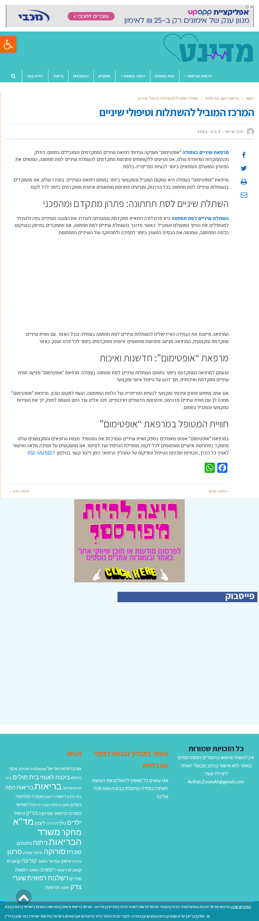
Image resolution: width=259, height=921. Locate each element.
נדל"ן (9, 916)
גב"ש (191, 916)
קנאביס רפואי (69, 869)
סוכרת (74, 852)
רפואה (34, 870)
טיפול (19, 813)
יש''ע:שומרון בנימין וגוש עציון (164, 916)
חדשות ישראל (40, 916)
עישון (66, 861)
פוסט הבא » (19, 491)
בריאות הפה (19, 787)
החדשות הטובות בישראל (42, 906)
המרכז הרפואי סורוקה (60, 813)
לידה (50, 823)
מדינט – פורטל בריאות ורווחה (83, 906)
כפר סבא (21, 916)
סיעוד (38, 852)
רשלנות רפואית (47, 878)
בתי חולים (74, 796)
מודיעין (112, 906)
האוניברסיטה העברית (53, 805)
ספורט (27, 853)
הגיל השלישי (26, 804)
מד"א (23, 821)
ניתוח (40, 842)
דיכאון (49, 796)
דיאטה (60, 796)
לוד (97, 916)
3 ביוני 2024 (208, 131)
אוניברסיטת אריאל (64, 768)
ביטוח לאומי (55, 777)
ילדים (74, 822)
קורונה (29, 860)
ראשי (250, 98)
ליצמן (40, 823)
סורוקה (55, 851)
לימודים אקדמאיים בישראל (73, 916)
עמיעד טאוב (49, 861)
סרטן (14, 851)
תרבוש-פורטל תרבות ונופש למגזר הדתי (201, 906)
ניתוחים (24, 843)
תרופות (52, 887)
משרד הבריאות (59, 836)
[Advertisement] (119, 286)
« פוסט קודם (219, 491)
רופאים (48, 869)
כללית (60, 823)
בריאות (48, 785)
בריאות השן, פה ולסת (222, 98)
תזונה (64, 887)
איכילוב (23, 769)
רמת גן (16, 906)
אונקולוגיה (38, 769)
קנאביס (14, 861)
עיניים (76, 861)
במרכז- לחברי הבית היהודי (121, 916)
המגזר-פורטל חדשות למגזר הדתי (145, 906)
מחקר (71, 832)
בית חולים (26, 777)
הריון (32, 813)
